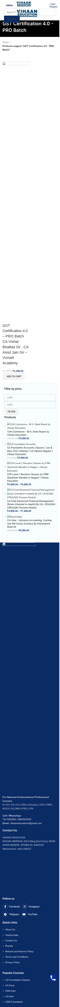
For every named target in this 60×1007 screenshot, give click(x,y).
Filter (11, 411)
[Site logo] (23, 3)
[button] (13, 376)
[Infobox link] (54, 5)
